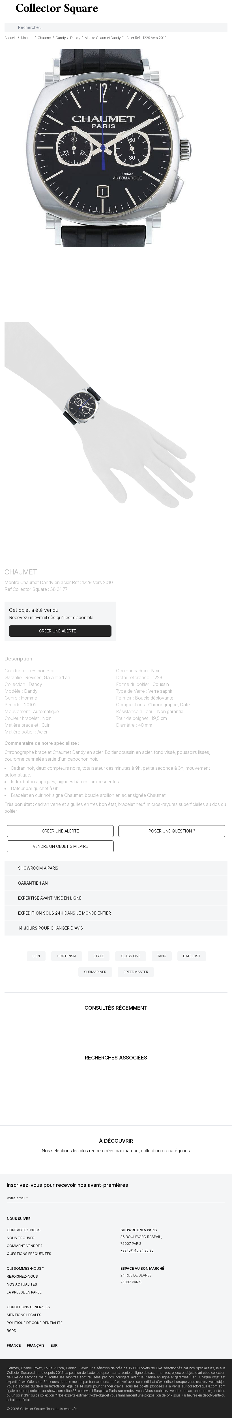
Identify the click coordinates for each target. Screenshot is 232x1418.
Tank (161, 956)
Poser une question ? (172, 831)
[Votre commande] (216, 9)
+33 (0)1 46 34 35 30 (137, 1250)
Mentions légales (24, 1315)
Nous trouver (21, 1238)
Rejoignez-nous (22, 1276)
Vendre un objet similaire (60, 846)
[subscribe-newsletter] (222, 1199)
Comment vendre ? (24, 1246)
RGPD (11, 1331)
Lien (36, 956)
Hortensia (66, 956)
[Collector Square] (55, 9)
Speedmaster (135, 972)
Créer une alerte (60, 831)
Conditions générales (28, 1307)
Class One (130, 956)
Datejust (191, 956)
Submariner (95, 972)
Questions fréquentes (29, 1254)
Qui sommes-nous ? (25, 1268)
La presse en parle (24, 1292)
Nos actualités (22, 1284)
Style (98, 956)
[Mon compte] (226, 9)
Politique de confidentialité (35, 1323)
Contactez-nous (23, 1230)
